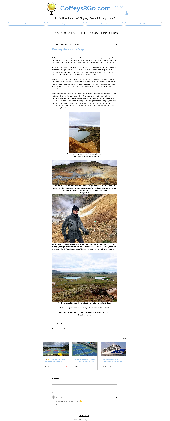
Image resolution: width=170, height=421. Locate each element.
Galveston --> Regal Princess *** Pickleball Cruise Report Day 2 (84, 360)
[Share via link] (66, 323)
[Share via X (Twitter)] (57, 323)
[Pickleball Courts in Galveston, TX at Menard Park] (85, 349)
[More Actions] (116, 397)
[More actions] (116, 44)
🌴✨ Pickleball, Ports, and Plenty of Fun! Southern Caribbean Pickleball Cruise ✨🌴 (55, 360)
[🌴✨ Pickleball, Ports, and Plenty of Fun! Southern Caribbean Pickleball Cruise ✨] (56, 349)
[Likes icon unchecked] (57, 405)
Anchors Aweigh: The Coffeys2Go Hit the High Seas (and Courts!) (113, 360)
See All (124, 338)
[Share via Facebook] (53, 323)
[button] (126, 13)
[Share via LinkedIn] (61, 323)
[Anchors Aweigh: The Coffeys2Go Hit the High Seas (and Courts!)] (113, 349)
